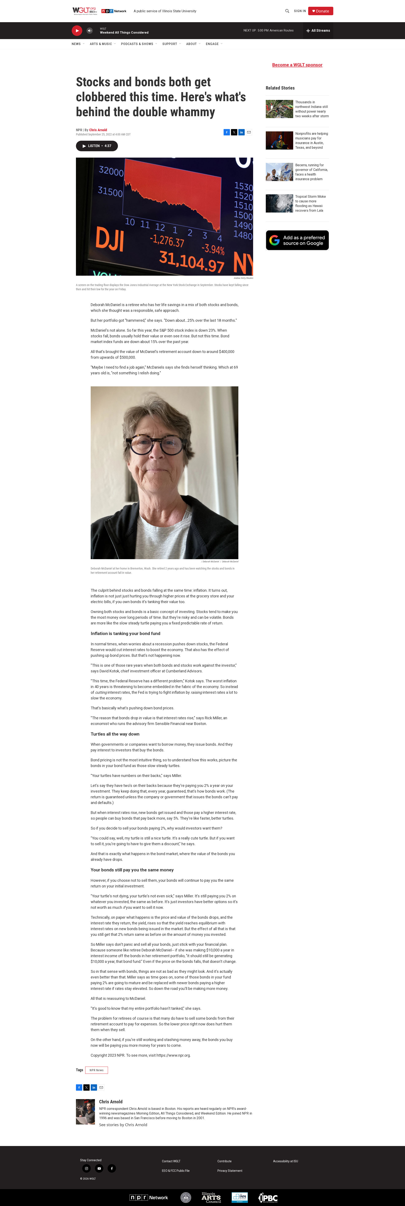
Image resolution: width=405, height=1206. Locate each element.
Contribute (224, 1161)
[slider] (96, 30)
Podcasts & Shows (137, 44)
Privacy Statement (229, 1170)
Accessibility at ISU (285, 1161)
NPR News (97, 1070)
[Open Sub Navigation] (84, 44)
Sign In (300, 11)
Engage (212, 44)
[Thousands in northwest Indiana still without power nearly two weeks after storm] (279, 109)
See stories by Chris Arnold (123, 1124)
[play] (77, 30)
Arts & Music (101, 44)
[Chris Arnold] (85, 1111)
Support (169, 44)
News (76, 44)
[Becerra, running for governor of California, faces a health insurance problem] (279, 172)
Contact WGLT (171, 1161)
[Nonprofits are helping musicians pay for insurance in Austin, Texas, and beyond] (279, 140)
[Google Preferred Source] (297, 240)
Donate (322, 11)
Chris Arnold (98, 130)
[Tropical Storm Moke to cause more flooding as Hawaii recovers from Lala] (279, 203)
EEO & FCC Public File (176, 1170)
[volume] (89, 30)
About (191, 44)
